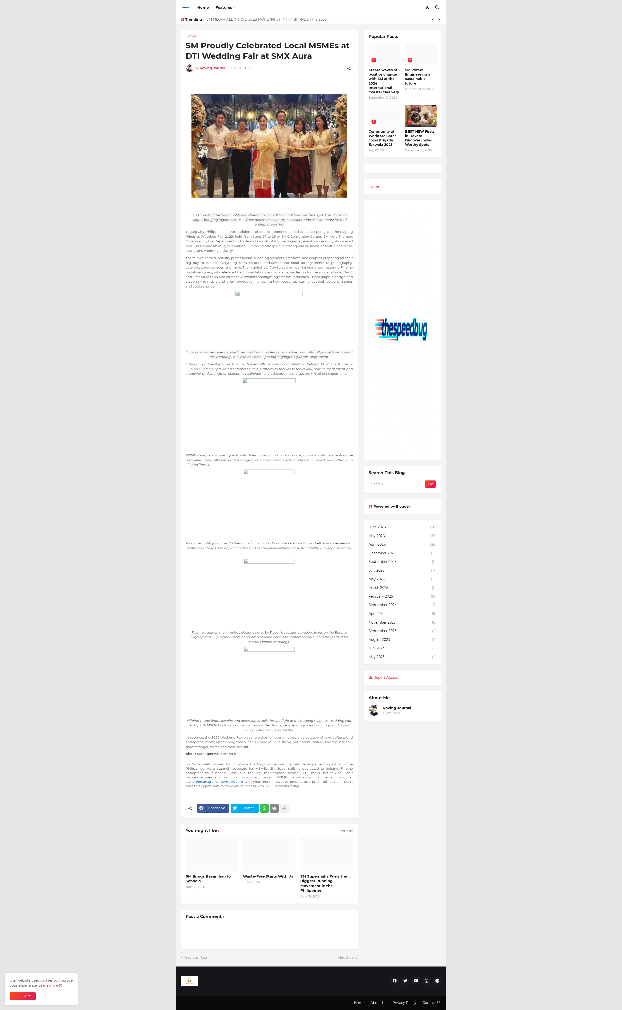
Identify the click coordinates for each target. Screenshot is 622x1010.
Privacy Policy (404, 1003)
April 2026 (403, 544)
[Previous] (433, 19)
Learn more (48, 985)
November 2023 (403, 622)
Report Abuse (385, 677)
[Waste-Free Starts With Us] (269, 854)
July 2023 (403, 648)
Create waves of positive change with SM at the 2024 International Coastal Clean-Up (384, 81)
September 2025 (403, 561)
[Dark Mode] (428, 7)
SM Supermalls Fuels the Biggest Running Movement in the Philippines (323, 883)
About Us (378, 1003)
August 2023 (403, 639)
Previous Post (195, 957)
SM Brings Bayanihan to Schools (208, 878)
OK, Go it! (23, 996)
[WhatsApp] (264, 808)
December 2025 (403, 553)
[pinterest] (437, 981)
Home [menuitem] (374, 186)
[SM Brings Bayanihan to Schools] (212, 854)
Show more (391, 712)
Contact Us (432, 1003)
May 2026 (403, 536)
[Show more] (284, 808)
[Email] (274, 808)
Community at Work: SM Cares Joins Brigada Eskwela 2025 (382, 138)
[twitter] (405, 981)
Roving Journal (397, 707)
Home (203, 7)
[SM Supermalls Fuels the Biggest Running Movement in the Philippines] (326, 854)
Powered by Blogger (391, 506)
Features (224, 7)
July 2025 (403, 570)
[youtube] (416, 981)
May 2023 (403, 657)
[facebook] (394, 981)
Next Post (346, 957)
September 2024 (403, 605)
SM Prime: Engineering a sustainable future (243, 19)
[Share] (349, 68)
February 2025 (403, 596)
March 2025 (403, 587)
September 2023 (403, 631)
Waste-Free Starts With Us (268, 876)
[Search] (437, 7)
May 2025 (403, 579)
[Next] (439, 19)
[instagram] (427, 981)
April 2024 (403, 613)
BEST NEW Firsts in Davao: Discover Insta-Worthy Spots (419, 138)
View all (346, 830)
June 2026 (403, 527)
